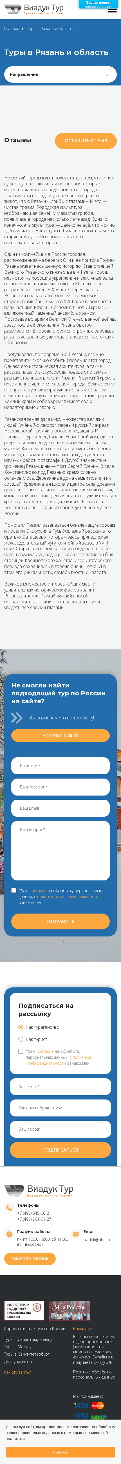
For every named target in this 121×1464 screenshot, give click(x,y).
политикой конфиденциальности (67, 896)
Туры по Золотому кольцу (28, 1339)
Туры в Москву (17, 1346)
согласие (38, 890)
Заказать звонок (30, 1258)
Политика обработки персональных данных (94, 1374)
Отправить (60, 921)
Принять (60, 1452)
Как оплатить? (17, 1372)
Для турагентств (19, 1361)
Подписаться (60, 1150)
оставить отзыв (86, 141)
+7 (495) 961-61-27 (34, 1219)
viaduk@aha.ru (97, 1239)
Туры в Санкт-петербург (27, 1354)
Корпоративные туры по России (34, 1328)
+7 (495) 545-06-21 (60, 735)
